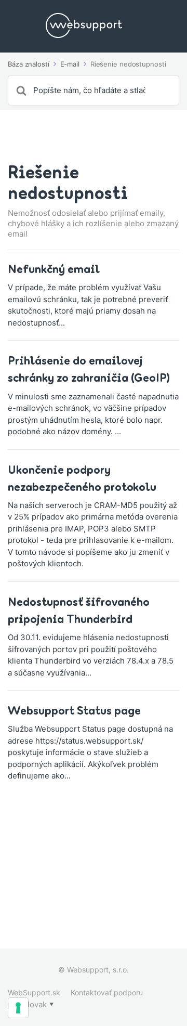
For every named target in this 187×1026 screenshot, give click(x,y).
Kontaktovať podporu (107, 992)
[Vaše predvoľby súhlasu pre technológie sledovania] (18, 1008)
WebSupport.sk (34, 992)
